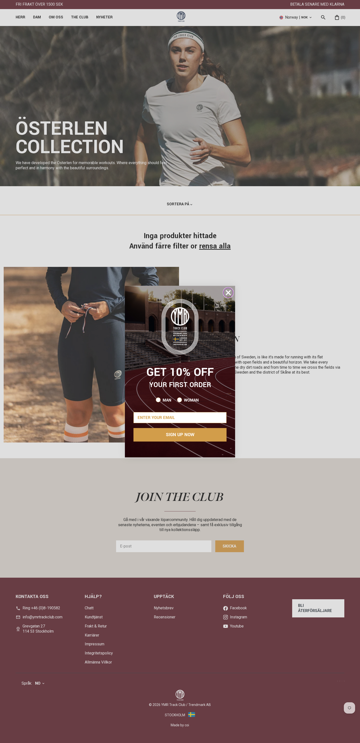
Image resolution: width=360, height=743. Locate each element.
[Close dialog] (228, 293)
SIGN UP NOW (180, 434)
